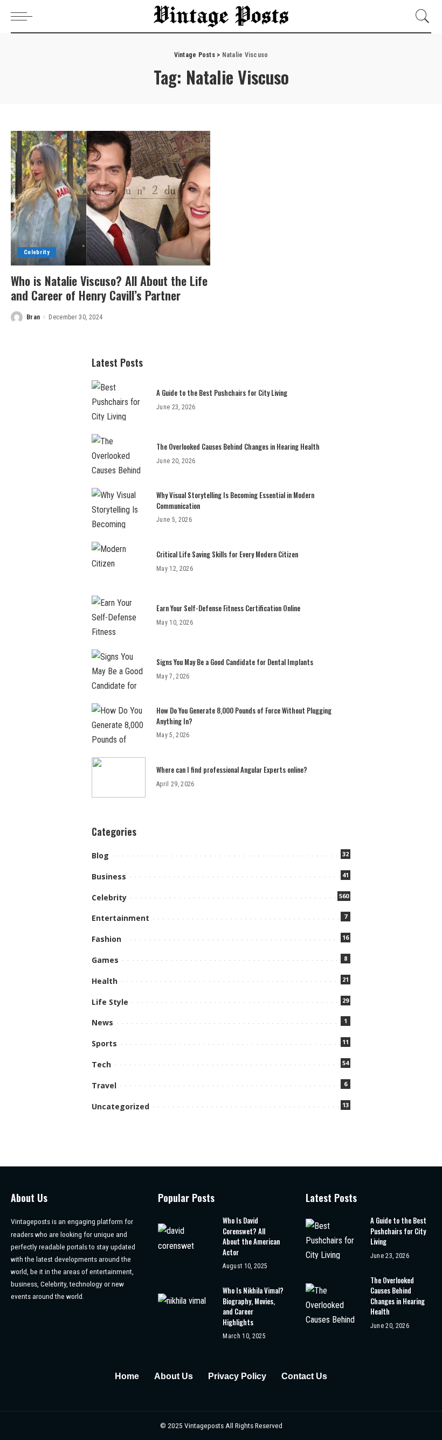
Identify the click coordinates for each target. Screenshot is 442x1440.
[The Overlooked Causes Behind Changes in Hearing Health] (119, 454)
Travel (104, 1085)
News (102, 1022)
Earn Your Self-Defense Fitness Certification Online (228, 608)
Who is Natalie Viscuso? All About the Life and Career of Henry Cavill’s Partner (109, 288)
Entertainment (120, 918)
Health (105, 981)
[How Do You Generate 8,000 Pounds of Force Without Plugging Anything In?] (119, 723)
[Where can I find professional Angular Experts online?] (119, 777)
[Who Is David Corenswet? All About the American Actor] (185, 1244)
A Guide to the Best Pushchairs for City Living (221, 392)
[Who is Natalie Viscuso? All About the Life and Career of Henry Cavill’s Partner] (110, 198)
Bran (33, 317)
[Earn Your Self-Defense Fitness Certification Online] (119, 616)
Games (105, 960)
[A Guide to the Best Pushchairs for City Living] (119, 400)
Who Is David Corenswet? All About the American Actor (251, 1236)
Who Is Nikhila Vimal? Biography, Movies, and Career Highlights (253, 1306)
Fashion (106, 939)
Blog (100, 855)
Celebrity (37, 252)
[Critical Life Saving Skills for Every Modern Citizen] (119, 562)
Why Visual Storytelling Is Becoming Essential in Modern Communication (235, 500)
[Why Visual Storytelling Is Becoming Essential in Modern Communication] (119, 508)
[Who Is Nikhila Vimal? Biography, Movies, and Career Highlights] (185, 1314)
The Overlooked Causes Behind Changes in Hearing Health (238, 446)
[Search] (420, 16)
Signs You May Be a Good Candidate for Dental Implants (234, 661)
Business (109, 876)
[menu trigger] (24, 16)
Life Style (110, 1002)
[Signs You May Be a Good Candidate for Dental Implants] (119, 669)
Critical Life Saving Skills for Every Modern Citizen (227, 554)
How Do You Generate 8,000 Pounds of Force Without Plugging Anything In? (244, 715)
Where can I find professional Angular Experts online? (231, 769)
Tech (101, 1064)
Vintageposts (204, 1425)
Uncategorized (120, 1106)
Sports (104, 1043)
